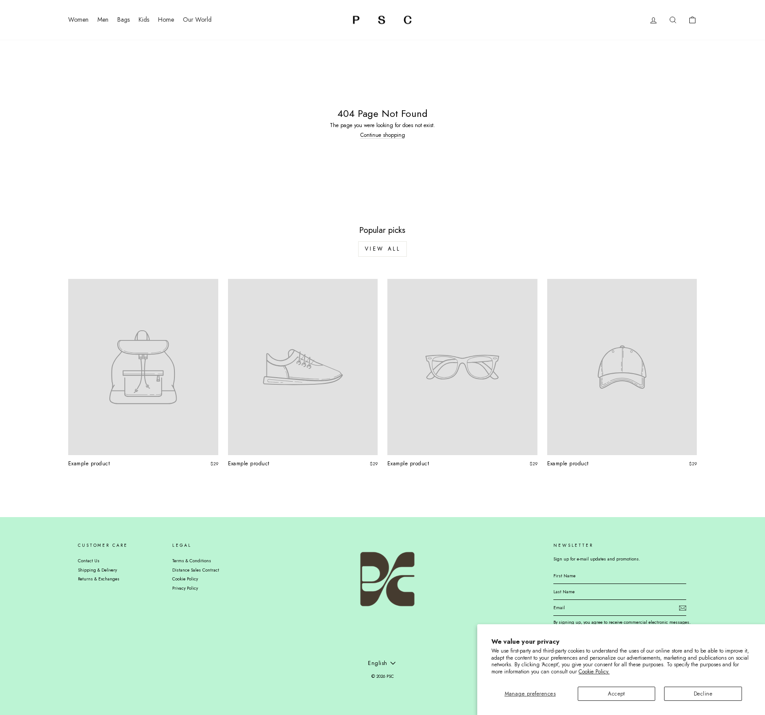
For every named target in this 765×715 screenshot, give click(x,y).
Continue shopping (382, 135)
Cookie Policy (185, 579)
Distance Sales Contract (195, 570)
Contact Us (89, 560)
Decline (703, 694)
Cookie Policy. (594, 672)
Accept (616, 694)
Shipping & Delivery (97, 570)
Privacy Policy (185, 588)
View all (383, 249)
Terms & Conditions (191, 560)
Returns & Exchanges (99, 579)
